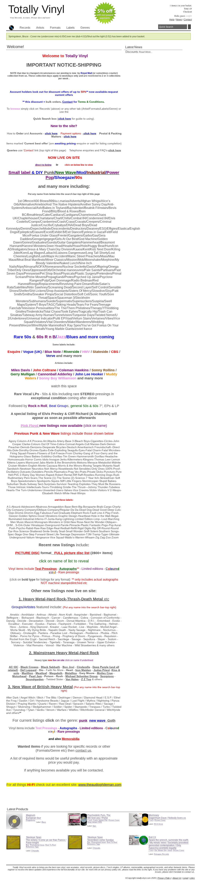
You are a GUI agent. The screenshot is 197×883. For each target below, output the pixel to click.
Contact (188, 19)
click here (114, 150)
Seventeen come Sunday (100, 840)
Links (192, 878)
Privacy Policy (164, 878)
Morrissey (154, 815)
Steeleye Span (33, 837)
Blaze (44, 822)
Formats (55, 27)
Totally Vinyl (36, 9)
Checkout (187, 11)
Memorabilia (70, 739)
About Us (177, 878)
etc (106, 599)
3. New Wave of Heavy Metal (40, 687)
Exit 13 (152, 837)
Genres (85, 27)
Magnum (30, 815)
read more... (145, 52)
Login (189, 16)
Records (25, 27)
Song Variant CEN (94, 822)
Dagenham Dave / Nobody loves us (167, 818)
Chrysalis (35, 851)
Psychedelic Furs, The (98, 815)
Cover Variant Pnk (100, 820)
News (179, 19)
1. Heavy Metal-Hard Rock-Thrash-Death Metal (61, 599)
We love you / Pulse (97, 818)
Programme (30, 820)
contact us (83, 750)
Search (189, 26)
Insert (170, 850)
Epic (94, 826)
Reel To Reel (50, 845)
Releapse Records (161, 854)
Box (27, 845)
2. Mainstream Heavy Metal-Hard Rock (64, 653)
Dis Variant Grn (160, 850)
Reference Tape (32, 847)
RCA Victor (158, 824)
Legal (185, 878)
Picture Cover (114, 820)
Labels (70, 27)
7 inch (89, 820)
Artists (40, 27)
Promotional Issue (37, 845)
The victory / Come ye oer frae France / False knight (46, 841)
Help (171, 19)
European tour (33, 818)
